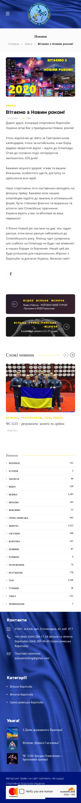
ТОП (47, 417)
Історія (41, 471)
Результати (31, 417)
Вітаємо (41, 502)
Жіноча (58, 300)
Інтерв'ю (41, 463)
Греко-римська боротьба (26, 702)
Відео (28, 300)
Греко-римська (43, 322)
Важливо (41, 510)
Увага (28, 44)
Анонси (41, 478)
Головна (13, 44)
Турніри (41, 588)
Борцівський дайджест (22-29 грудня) (39, 331)
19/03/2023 (12, 430)
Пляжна (41, 556)
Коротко (41, 541)
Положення (41, 564)
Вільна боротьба (21, 686)
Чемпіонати (41, 603)
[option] (40, 399)
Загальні (41, 533)
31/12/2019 (12, 118)
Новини (41, 549)
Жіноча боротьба (21, 694)
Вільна (42, 300)
